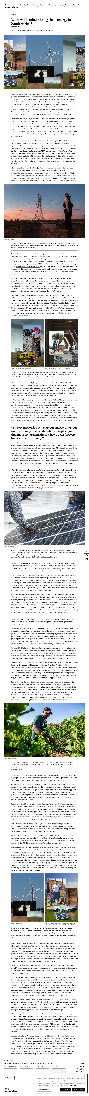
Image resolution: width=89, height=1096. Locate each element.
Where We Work (37, 5)
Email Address (10, 1067)
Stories (14, 14)
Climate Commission (18, 143)
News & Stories (64, 5)
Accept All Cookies (78, 1089)
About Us (76, 5)
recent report (61, 684)
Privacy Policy (80, 1072)
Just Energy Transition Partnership (27, 151)
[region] (61, 1083)
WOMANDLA (49, 310)
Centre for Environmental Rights (23, 665)
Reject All (65, 1089)
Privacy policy (73, 1085)
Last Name (40, 1067)
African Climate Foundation (42, 775)
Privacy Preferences (44, 1089)
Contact (82, 1063)
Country (55, 1067)
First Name (24, 1067)
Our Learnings (51, 5)
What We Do (24, 5)
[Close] (85, 1076)
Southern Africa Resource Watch (28, 266)
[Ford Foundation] (11, 5)
